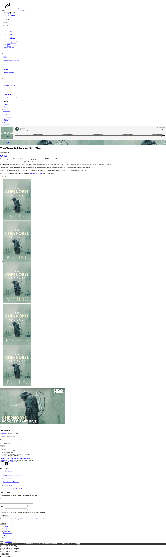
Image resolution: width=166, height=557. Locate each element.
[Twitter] (4, 536)
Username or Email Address (7, 436)
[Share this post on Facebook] (3, 156)
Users (11, 31)
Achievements (14, 41)
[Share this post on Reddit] (6, 156)
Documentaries (7, 117)
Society (5, 107)
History (5, 104)
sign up (4, 433)
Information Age (25, 458)
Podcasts (5, 120)
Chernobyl (3, 458)
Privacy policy (7, 531)
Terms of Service (11, 43)
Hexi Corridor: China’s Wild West (13, 488)
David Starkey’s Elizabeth (11, 482)
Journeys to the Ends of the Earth (13, 475)
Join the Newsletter (5, 522)
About (8, 44)
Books (5, 122)
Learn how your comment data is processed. (33, 518)
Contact (9, 46)
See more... (6, 111)
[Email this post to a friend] (1, 156)
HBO (41, 173)
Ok (78, 543)
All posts (12, 38)
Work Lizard (8, 542)
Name (2, 506)
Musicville (6, 119)
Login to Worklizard (9, 47)
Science (5, 106)
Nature (5, 109)
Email (2, 509)
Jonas (3, 465)
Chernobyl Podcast (11, 458)
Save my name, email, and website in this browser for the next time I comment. (23, 512)
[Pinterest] (3, 537)
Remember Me (6, 443)
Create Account (11, 15)
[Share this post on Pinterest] (5, 156)
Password (2, 440)
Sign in (9, 13)
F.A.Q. (5, 530)
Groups (12, 34)
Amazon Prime (33, 173)
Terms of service (7, 533)
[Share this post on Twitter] (2, 156)
